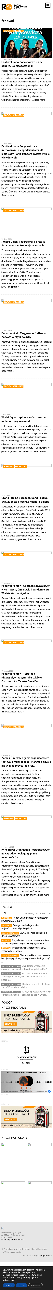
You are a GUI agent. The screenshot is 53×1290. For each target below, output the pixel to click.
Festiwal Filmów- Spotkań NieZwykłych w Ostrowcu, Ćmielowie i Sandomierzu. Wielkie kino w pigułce (25, 589)
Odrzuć (21, 1285)
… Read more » (39, 100)
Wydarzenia (18, 31)
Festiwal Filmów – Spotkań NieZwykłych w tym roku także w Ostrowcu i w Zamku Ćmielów (21, 677)
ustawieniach (9, 1280)
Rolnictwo (6, 940)
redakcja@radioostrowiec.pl (12, 1239)
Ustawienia (35, 1285)
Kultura (7, 31)
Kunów (4, 956)
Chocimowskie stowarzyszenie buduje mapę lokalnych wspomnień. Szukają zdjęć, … (25, 958)
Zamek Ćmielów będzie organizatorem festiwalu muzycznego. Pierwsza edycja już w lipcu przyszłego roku (26, 761)
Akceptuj (9, 1285)
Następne (7, 907)
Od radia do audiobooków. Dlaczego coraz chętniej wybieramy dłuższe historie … (24, 976)
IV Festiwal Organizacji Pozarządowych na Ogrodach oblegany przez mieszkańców (25, 853)
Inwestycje (6, 948)
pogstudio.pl (46, 1255)
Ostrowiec (18, 386)
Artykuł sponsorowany (11, 966)
